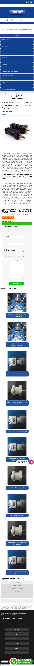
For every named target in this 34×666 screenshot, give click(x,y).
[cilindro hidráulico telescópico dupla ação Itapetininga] (17, 360)
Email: (8, 236)
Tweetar (4, 114)
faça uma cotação (8, 217)
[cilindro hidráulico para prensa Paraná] (17, 418)
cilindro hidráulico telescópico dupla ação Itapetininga (17, 374)
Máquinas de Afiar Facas (7, 75)
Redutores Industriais (6, 86)
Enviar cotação (17, 283)
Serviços (17, 36)
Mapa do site (17, 652)
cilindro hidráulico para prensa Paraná (17, 431)
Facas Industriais (5, 60)
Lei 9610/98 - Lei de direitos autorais (19, 608)
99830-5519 (26, 20)
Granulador (4, 64)
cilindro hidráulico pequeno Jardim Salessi (17, 572)
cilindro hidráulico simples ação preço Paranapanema (17, 543)
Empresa (17, 634)
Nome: (8, 231)
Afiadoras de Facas (6, 39)
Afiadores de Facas (6, 42)
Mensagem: (20, 260)
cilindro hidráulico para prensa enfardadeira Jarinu (17, 459)
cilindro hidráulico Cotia (17, 515)
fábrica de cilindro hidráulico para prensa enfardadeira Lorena (17, 315)
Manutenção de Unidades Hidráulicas (10, 71)
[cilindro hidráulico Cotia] (17, 502)
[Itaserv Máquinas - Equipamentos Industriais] (17, 12)
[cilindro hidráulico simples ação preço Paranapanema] (17, 530)
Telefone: (22, 242)
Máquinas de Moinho (6, 78)
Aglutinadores (5, 46)
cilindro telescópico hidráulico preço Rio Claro (17, 403)
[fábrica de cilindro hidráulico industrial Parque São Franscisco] (17, 331)
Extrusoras (4, 57)
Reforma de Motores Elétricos (8, 89)
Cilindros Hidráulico (6, 50)
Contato (17, 648)
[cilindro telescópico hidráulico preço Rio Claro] (17, 389)
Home (17, 629)
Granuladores (5, 68)
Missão (17, 638)
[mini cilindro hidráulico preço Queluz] (17, 475)
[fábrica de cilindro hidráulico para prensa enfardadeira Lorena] (17, 302)
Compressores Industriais (7, 53)
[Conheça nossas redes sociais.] (31, 462)
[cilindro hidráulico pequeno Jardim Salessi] (17, 559)
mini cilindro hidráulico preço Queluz (17, 488)
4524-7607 (10, 20)
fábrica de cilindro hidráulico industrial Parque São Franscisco (17, 344)
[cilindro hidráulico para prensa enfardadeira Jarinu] (17, 446)
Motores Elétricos (5, 82)
